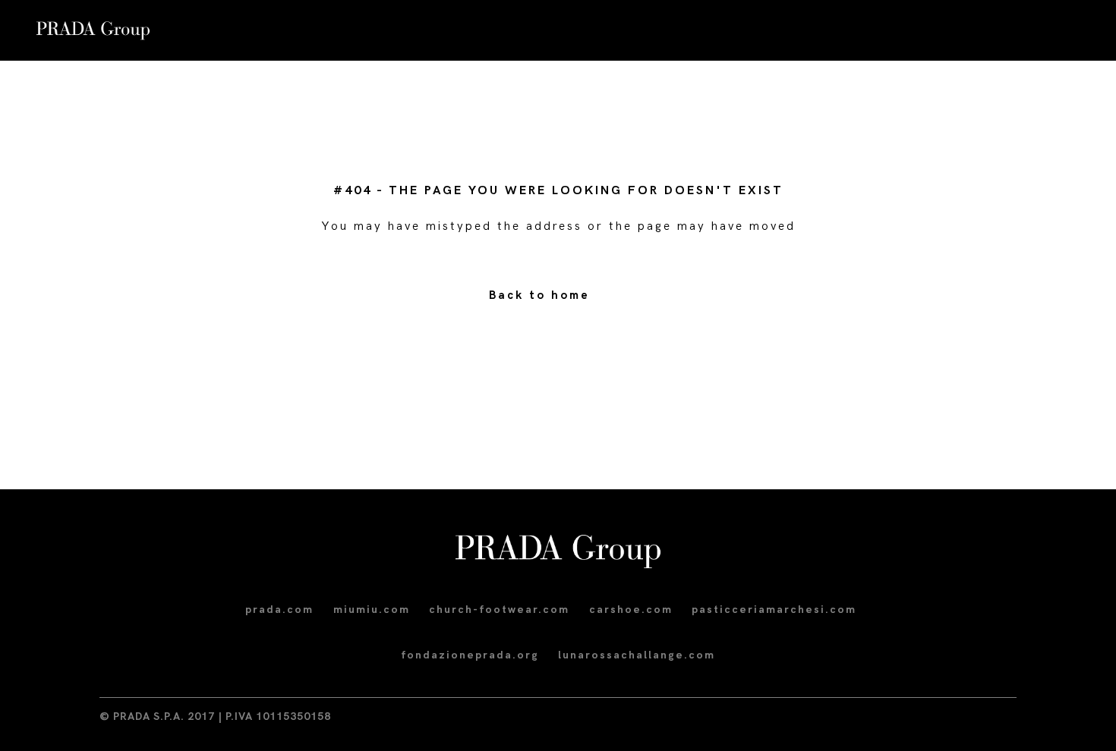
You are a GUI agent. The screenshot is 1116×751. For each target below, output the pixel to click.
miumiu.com (371, 609)
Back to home (539, 295)
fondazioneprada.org (470, 655)
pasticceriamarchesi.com (774, 609)
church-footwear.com (499, 609)
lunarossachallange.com (636, 655)
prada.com (279, 609)
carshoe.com (631, 609)
